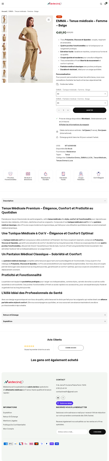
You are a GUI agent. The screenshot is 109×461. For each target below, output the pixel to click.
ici (100, 80)
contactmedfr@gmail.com (67, 392)
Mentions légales (10, 421)
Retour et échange (10, 417)
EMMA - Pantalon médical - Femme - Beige (73, 99)
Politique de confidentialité (14, 425)
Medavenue (71, 152)
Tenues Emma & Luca (64, 160)
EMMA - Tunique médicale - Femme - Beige (73, 90)
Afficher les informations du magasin (74, 125)
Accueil (4, 11)
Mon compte (8, 429)
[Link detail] (58, 398)
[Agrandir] (48, 19)
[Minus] (59, 110)
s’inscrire (97, 432)
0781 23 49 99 (61, 388)
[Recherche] (101, 3)
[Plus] (68, 110)
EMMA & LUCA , (87, 158)
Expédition (7, 413)
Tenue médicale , (100, 158)
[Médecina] (54, 3)
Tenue (67, 155)
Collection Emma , (73, 158)
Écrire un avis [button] (71, 348)
